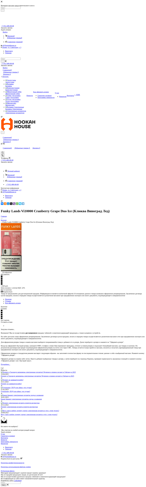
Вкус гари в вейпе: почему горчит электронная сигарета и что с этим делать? (29, 414)
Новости (4, 440)
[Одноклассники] (5, 203)
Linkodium (18, 480)
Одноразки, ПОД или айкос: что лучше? (15, 391)
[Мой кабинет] (2, 135)
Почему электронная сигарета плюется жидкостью (19, 407)
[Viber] (14, 203)
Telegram (8, 53)
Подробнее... (5, 364)
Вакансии (4, 443)
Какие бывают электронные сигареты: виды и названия (21, 399)
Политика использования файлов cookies (16, 467)
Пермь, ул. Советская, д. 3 (11, 47)
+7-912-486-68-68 (7, 26)
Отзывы (8, 301)
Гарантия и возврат (8, 436)
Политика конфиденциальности (12, 463)
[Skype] (20, 203)
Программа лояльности (9, 442)
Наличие (8, 299)
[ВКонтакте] (2, 203)
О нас (3, 434)
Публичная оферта (7, 471)
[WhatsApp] (17, 203)
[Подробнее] (1, 378)
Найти (4, 485)
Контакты (4, 438)
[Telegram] (23, 203)
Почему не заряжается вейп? (11, 384)
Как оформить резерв (13, 303)
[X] (11, 203)
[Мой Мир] (8, 203)
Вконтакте (9, 51)
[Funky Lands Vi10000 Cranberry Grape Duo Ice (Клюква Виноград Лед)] (11, 270)
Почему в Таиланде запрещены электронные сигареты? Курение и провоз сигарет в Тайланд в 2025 (37, 376)
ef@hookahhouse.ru (9, 45)
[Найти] (2, 10)
